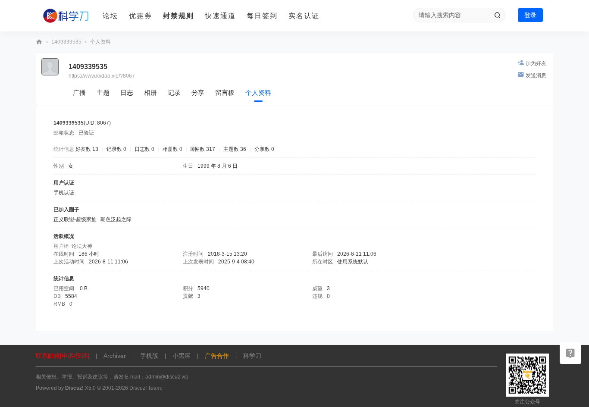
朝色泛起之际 (116, 219)
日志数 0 (144, 149)
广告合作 (217, 355)
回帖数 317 (202, 149)
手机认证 (63, 193)
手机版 (149, 355)
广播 (79, 92)
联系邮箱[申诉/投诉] (62, 355)
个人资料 (258, 92)
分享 (197, 92)
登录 (530, 15)
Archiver (114, 355)
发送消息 (536, 75)
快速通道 (220, 15)
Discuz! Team (145, 388)
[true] (497, 15)
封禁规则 (178, 15)
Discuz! (74, 388)
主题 (103, 92)
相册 (150, 92)
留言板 (225, 92)
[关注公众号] (570, 353)
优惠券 (140, 15)
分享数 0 (264, 149)
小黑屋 (181, 355)
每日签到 (262, 15)
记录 (174, 92)
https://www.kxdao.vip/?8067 (102, 76)
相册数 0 (172, 149)
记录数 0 (116, 149)
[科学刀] (66, 16)
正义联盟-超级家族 (75, 219)
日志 (126, 92)
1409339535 (66, 42)
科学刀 (39, 42)
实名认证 (304, 15)
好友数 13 (86, 149)
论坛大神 (82, 246)
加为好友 (536, 63)
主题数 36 (234, 149)
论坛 (110, 15)
